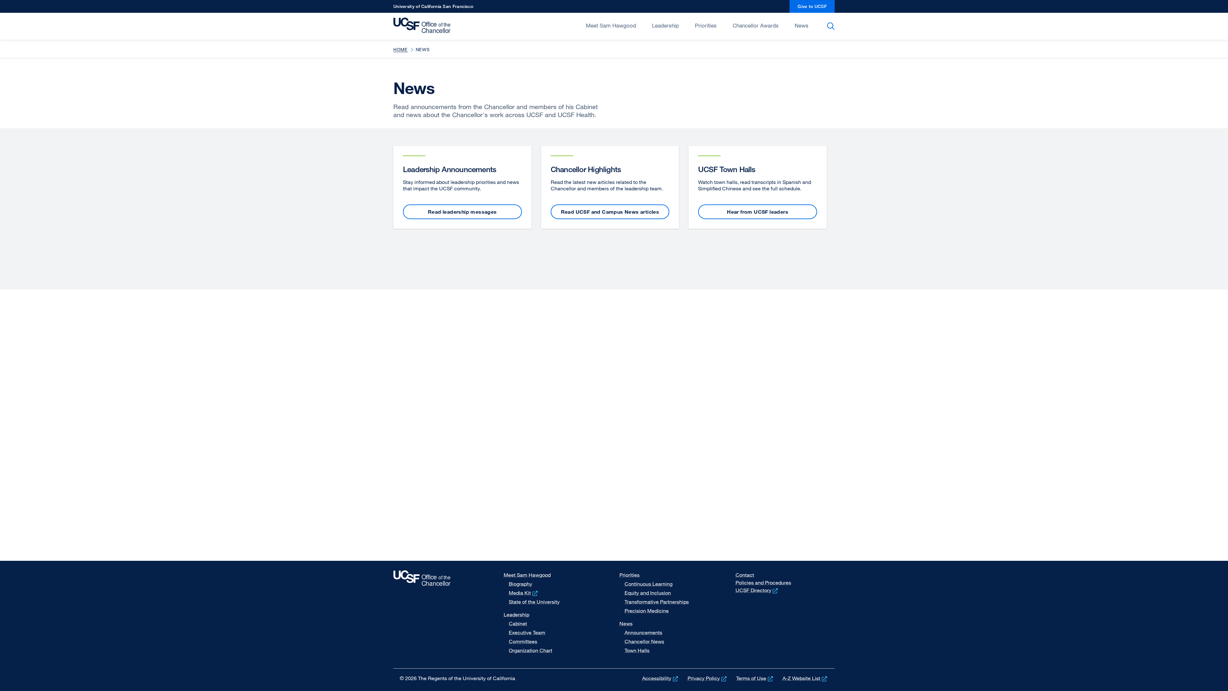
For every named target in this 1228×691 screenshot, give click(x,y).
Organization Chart (530, 650)
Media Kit (524, 593)
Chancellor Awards (756, 25)
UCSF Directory (757, 590)
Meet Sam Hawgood (611, 25)
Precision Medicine (647, 611)
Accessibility (660, 678)
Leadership (665, 25)
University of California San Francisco (433, 8)
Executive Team (527, 632)
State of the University (534, 602)
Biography (520, 584)
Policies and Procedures (763, 582)
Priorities (706, 25)
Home (400, 49)
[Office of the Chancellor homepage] (423, 25)
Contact (745, 575)
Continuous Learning (649, 584)
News (801, 25)
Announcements (643, 632)
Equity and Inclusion (648, 593)
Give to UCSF (816, 8)
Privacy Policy (708, 678)
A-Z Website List (805, 678)
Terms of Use (755, 678)
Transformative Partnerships (657, 602)
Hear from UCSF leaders (757, 212)
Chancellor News (644, 641)
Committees (523, 641)
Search (832, 26)
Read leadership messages (462, 212)
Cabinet (518, 623)
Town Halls (637, 650)
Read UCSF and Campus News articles (610, 212)
